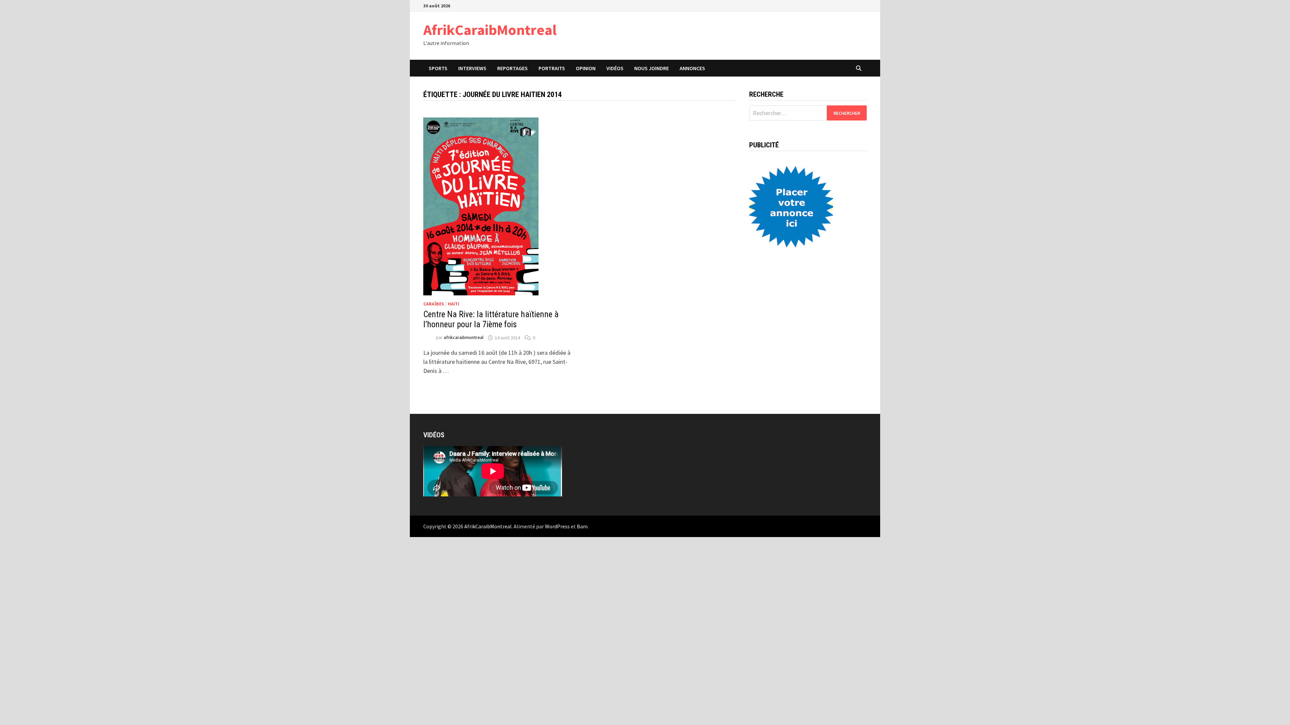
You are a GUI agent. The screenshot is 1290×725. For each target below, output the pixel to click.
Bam (582, 526)
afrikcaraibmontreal (463, 338)
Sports (438, 68)
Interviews (472, 68)
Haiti (453, 304)
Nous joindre (651, 68)
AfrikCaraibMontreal (490, 29)
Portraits (552, 68)
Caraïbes (433, 304)
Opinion (586, 68)
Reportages (512, 68)
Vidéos (615, 68)
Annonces (692, 68)
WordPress (557, 526)
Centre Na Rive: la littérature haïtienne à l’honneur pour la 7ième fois (491, 319)
